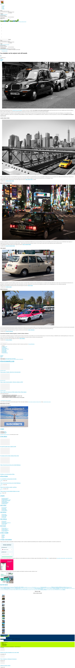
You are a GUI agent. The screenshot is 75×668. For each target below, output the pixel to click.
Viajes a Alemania (4, 348)
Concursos (12, 587)
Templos (12, 588)
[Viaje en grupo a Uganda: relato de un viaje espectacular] (5, 369)
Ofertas (3, 6)
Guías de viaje (4, 643)
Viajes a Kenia (70, 588)
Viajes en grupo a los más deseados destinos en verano (9, 491)
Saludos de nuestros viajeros (5, 665)
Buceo (1, 587)
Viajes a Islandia (56, 588)
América (3, 37)
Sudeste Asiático (7, 588)
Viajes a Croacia (4, 509)
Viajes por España (52, 589)
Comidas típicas (6, 587)
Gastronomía (43, 587)
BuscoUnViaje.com (4, 642)
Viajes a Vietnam (4, 515)
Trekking (14, 588)
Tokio (3, 536)
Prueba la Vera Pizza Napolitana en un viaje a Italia (9, 652)
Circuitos (3, 5)
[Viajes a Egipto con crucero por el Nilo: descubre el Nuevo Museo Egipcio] (5, 389)
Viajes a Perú (25, 589)
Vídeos (63, 589)
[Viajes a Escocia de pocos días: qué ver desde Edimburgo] (5, 463)
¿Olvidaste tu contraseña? (3, 14)
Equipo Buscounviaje (30, 587)
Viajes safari (60, 589)
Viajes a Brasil (4, 517)
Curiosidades (4, 347)
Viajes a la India (4, 521)
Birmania (3, 534)
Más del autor (11, 361)
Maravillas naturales (48, 587)
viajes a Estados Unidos (27, 244)
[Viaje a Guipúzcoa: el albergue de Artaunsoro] (2, 657)
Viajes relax (57, 589)
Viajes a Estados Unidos (5, 530)
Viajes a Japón (4, 349)
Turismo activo (18, 588)
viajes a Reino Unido (29, 179)
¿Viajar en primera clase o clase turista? (10, 358)
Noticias (67, 587)
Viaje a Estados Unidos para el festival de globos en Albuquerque (14, 359)
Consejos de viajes (4, 346)
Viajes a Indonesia (50, 588)
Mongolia (3, 535)
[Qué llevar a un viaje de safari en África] (5, 472)
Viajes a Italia (4, 508)
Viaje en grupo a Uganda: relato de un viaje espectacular (10, 372)
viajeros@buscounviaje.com (8, 639)
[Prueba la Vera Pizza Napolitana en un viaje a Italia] (2, 650)
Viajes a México (15, 589)
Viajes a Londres (4, 350)
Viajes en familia (48, 589)
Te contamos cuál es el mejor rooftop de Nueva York (9, 455)
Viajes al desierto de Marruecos (6, 522)
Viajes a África (43, 589)
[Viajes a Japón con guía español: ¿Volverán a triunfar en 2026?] (5, 379)
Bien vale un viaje (2, 380)
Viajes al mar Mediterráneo (5, 589)
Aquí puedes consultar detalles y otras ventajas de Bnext (64, 558)
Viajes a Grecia (45, 588)
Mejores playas (62, 587)
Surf (10, 588)
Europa (3, 8)
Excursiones (34, 587)
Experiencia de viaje (38, 587)
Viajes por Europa (4, 644)
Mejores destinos (55, 587)
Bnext (47, 558)
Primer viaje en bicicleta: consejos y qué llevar (8, 487)
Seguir (6, 432)
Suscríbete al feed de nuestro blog (5, 434)
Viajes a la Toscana (4, 529)
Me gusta (5, 431)
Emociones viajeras (4, 49)
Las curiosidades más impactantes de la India (8, 478)
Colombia (3, 537)
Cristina (1, 480)
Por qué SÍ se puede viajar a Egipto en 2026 (8, 446)
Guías (3, 7)
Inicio (1, 49)
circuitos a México (9, 339)
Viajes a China (4, 524)
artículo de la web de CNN (17, 110)
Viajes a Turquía (33, 589)
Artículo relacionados (4, 361)
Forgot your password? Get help (4, 44)
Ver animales (22, 588)
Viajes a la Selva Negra (5, 528)
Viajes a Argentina (4, 523)
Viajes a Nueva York (5, 352)
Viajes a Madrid (4, 351)
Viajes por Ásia (4, 645)
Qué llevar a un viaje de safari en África (7, 474)
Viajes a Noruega (4, 507)
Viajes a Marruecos (4, 510)
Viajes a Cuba (4, 516)
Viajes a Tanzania (29, 589)
